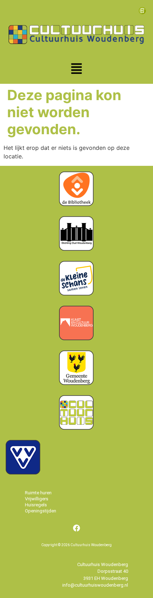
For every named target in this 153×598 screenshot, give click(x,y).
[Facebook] (76, 528)
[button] (76, 69)
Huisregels (36, 504)
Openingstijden (40, 510)
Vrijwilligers (36, 498)
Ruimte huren (38, 492)
